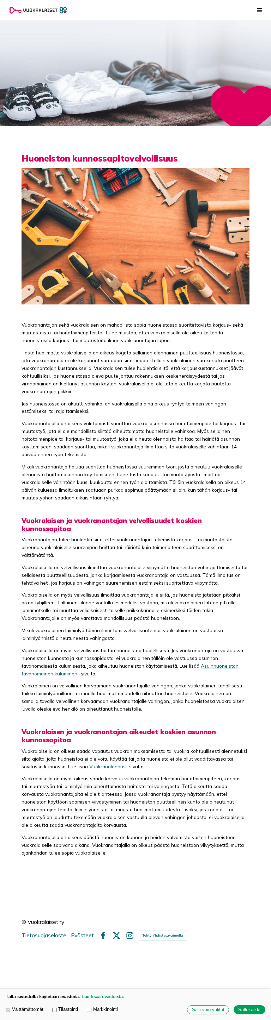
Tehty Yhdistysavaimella (163, 935)
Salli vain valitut (208, 1009)
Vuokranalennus (107, 766)
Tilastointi (68, 1009)
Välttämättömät (27, 1009)
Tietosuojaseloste (44, 935)
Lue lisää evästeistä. (103, 996)
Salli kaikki (249, 1009)
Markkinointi (105, 1009)
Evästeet (82, 935)
